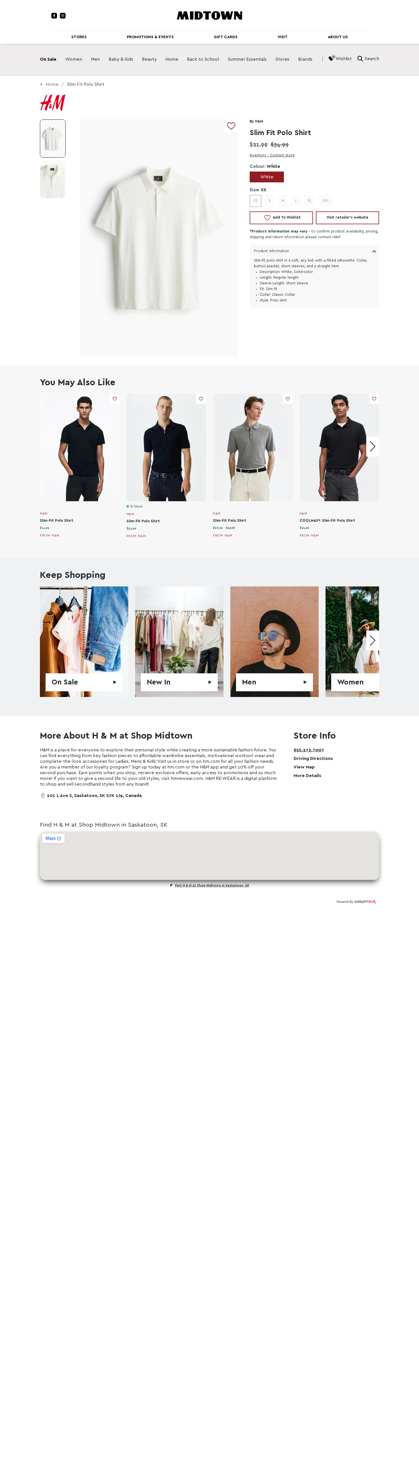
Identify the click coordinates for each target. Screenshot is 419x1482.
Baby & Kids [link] (121, 59)
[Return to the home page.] (209, 15)
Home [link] (171, 59)
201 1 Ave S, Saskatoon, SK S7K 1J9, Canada (94, 795)
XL (310, 201)
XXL (325, 201)
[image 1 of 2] (53, 138)
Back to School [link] (203, 59)
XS (255, 201)
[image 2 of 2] (53, 179)
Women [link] (73, 59)
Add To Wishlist (287, 217)
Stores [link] (282, 59)
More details (307, 775)
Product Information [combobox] (271, 251)
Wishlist (343, 58)
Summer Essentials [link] (247, 59)
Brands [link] (305, 59)
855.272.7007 (309, 750)
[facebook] (54, 16)
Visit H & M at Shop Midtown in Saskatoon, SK (212, 885)
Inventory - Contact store (272, 155)
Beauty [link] (149, 59)
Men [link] (95, 59)
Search (372, 58)
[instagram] (62, 16)
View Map (304, 767)
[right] (372, 446)
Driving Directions (313, 758)
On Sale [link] (48, 59)
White (266, 177)
